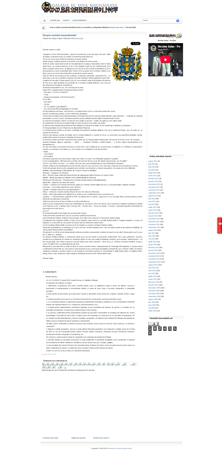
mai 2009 (151, 308)
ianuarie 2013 (153, 181)
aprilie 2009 (152, 311)
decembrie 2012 (154, 184)
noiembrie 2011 (153, 221)
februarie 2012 (153, 213)
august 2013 (152, 161)
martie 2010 (152, 279)
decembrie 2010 (154, 253)
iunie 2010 (152, 270)
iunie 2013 (152, 167)
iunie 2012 (152, 201)
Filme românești (79, 20)
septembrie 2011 (154, 227)
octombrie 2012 (154, 190)
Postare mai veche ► (101, 438)
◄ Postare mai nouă (50, 438)
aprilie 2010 (152, 276)
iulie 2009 (151, 302)
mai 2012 (151, 204)
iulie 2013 (151, 164)
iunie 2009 (152, 305)
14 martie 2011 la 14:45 (49, 354)
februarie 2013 (153, 178)
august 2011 (152, 230)
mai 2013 (151, 170)
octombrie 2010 (154, 259)
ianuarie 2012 (153, 216)
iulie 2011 (151, 233)
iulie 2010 (151, 268)
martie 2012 (152, 210)
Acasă (44, 19)
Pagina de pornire (79, 438)
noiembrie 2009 (153, 291)
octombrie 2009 (154, 293)
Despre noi (55, 20)
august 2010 (152, 265)
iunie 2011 (152, 236)
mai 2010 (151, 273)
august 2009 (152, 299)
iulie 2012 (151, 199)
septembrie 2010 (154, 262)
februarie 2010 (153, 282)
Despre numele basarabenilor (60, 35)
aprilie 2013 (152, 173)
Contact (66, 20)
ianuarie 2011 (153, 250)
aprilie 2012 (152, 207)
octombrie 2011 (153, 224)
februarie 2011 (153, 247)
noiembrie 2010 (153, 256)
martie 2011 (152, 244)
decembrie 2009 (154, 288)
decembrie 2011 (154, 219)
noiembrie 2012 (153, 187)
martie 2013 (152, 176)
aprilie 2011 (152, 242)
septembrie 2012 (154, 193)
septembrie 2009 (154, 296)
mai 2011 (151, 239)
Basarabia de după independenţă (120, 448)
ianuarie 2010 (153, 285)
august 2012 (152, 196)
